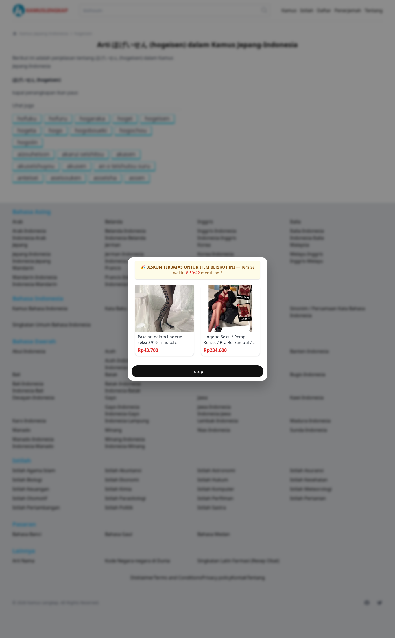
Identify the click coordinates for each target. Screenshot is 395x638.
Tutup (197, 371)
